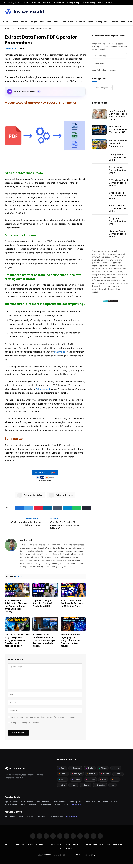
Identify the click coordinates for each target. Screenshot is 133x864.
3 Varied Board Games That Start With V (118, 195)
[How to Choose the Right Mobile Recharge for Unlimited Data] (73, 590)
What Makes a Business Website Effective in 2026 (118, 129)
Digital (90, 21)
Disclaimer (59, 2)
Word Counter (27, 801)
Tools (100, 2)
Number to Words (110, 801)
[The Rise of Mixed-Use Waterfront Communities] (99, 144)
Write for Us (66, 848)
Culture (23, 21)
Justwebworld (63, 855)
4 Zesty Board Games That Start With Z (118, 157)
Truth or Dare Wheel (37, 816)
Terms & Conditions (93, 844)
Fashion (114, 21)
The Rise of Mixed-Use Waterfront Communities (118, 143)
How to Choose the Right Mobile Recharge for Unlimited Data (72, 603)
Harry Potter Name (28, 804)
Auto (106, 21)
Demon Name (45, 804)
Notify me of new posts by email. (25, 722)
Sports (15, 21)
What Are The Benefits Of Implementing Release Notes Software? (64, 525)
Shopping (101, 785)
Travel (48, 21)
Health (56, 21)
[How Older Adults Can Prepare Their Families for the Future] (99, 114)
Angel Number (11, 804)
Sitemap (92, 855)
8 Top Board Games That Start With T (118, 221)
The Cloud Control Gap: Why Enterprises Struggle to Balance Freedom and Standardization (17, 640)
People (6, 21)
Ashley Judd (11, 49)
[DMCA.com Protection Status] (110, 302)
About (27, 2)
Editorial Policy (88, 2)
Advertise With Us (37, 844)
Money (82, 21)
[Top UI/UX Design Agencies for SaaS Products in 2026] (45, 590)
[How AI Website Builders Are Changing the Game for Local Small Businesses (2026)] (17, 590)
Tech (64, 21)
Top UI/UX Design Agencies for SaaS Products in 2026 (42, 603)
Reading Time (76, 801)
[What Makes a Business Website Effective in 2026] (99, 130)
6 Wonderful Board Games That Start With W (118, 183)
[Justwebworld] (24, 11)
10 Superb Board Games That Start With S (118, 234)
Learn (116, 768)
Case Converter (42, 801)
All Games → (71, 816)
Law (74, 785)
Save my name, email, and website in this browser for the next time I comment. (44, 717)
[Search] (128, 2)
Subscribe (99, 63)
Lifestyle (33, 21)
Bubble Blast (10, 816)
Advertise (47, 2)
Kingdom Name (61, 804)
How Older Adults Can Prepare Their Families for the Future (118, 115)
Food (41, 21)
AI (113, 785)
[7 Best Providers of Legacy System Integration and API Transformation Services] (73, 624)
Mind (129, 21)
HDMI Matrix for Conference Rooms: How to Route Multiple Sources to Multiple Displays (44, 640)
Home (122, 21)
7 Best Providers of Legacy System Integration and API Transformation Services (71, 640)
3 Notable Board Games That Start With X (118, 170)
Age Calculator (11, 801)
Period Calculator (92, 801)
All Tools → (76, 804)
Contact (36, 2)
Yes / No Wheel (56, 816)
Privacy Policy (72, 2)
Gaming (98, 21)
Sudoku (22, 816)
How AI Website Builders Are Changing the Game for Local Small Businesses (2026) (16, 606)
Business (72, 21)
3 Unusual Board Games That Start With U (118, 208)
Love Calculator (59, 801)
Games (108, 2)
